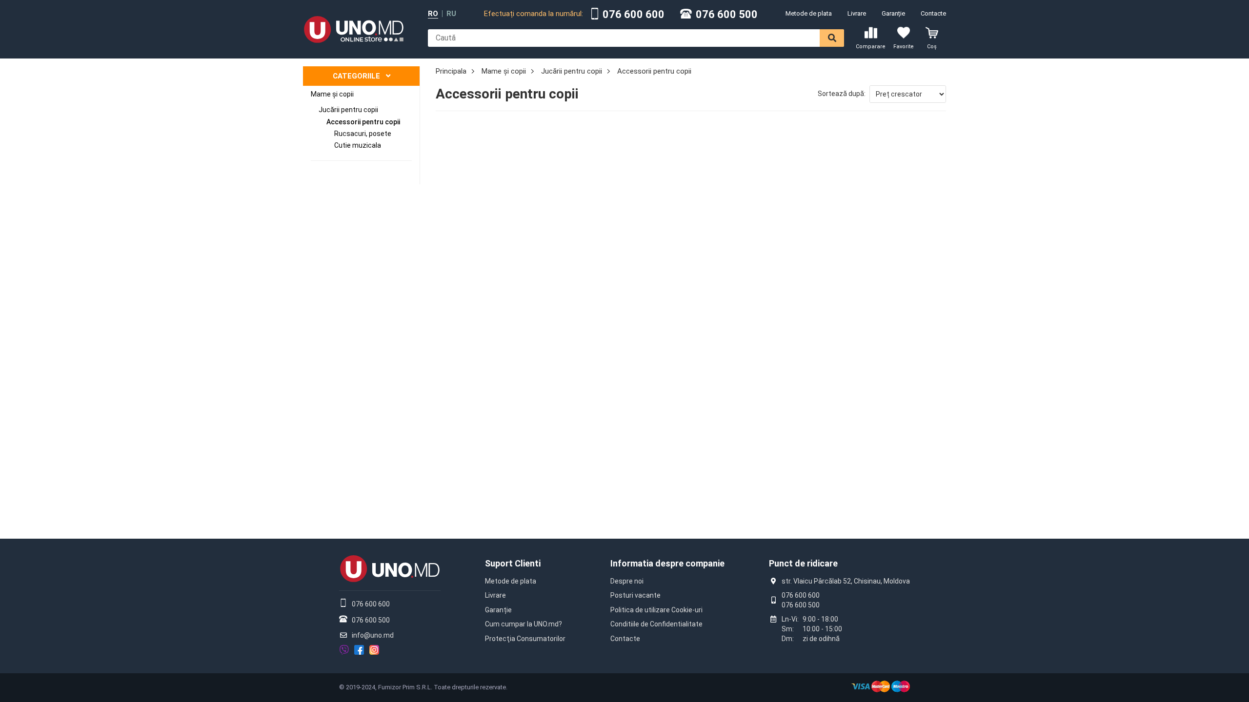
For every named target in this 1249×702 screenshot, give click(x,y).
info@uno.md (373, 635)
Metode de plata (809, 13)
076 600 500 (727, 14)
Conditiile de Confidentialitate (656, 624)
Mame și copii (332, 94)
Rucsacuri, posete (362, 133)
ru (451, 14)
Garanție (893, 13)
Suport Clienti (513, 563)
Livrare (856, 13)
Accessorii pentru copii (363, 122)
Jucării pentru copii (348, 110)
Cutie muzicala (357, 145)
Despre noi (627, 581)
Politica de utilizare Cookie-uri (656, 610)
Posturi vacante (635, 595)
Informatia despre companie (667, 563)
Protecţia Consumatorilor (525, 639)
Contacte (933, 13)
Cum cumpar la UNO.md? (523, 624)
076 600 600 (634, 14)
